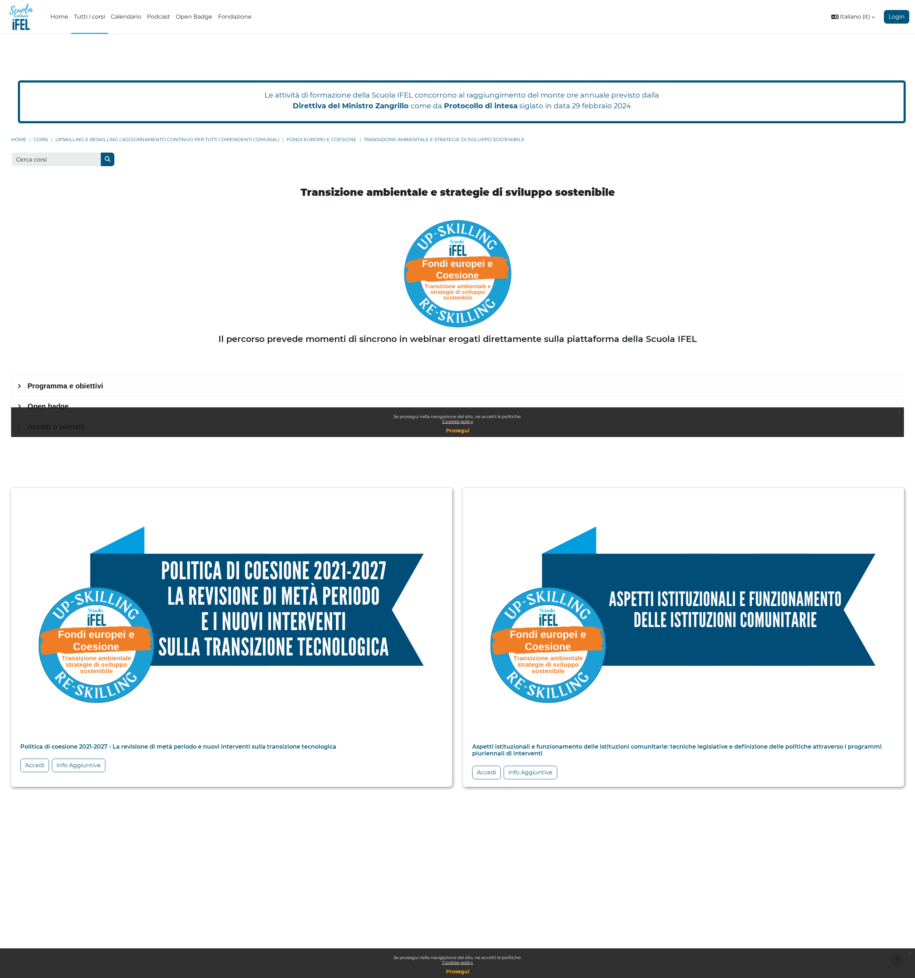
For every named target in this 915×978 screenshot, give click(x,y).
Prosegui (457, 971)
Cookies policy (457, 962)
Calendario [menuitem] (126, 16)
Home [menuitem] (59, 16)
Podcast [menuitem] (158, 16)
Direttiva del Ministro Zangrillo (351, 105)
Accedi (34, 765)
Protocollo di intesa (481, 105)
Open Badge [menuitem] (194, 16)
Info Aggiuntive (78, 765)
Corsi (41, 139)
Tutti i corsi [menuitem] (89, 16)
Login (897, 16)
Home (18, 139)
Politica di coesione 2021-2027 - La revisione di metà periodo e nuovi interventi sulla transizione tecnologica (178, 746)
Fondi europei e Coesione (322, 139)
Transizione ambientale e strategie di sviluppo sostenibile (444, 139)
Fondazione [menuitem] (235, 16)
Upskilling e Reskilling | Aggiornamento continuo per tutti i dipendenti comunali (167, 139)
